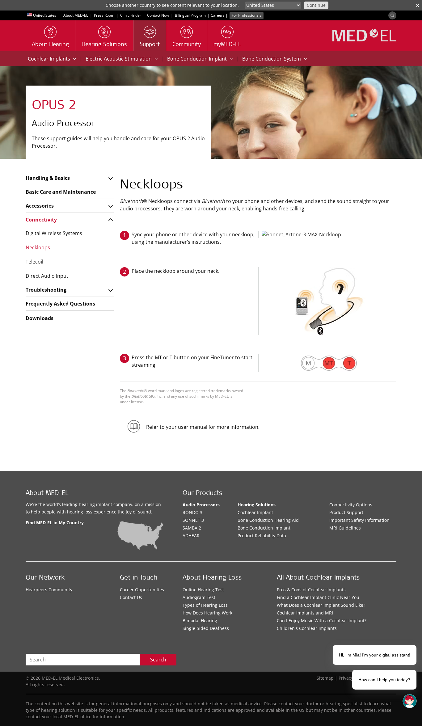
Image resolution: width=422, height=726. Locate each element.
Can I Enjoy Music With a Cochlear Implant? (321, 620)
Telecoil (34, 261)
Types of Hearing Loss (205, 605)
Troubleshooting (46, 289)
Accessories (40, 205)
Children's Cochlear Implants (307, 628)
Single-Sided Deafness (206, 628)
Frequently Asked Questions (60, 303)
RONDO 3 (192, 512)
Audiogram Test (199, 597)
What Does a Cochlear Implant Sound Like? (321, 605)
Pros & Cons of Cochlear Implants (311, 590)
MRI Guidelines (345, 528)
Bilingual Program (190, 15)
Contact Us (131, 597)
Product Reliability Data (262, 535)
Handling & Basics (48, 178)
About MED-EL (75, 15)
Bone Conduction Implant (264, 528)
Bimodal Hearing (200, 620)
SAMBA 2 (192, 528)
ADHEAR (191, 535)
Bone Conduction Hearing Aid (268, 520)
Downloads (39, 318)
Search (158, 659)
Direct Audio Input (47, 275)
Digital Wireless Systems (54, 233)
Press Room (104, 15)
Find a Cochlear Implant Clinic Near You (318, 597)
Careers (218, 15)
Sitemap (325, 678)
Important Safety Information (359, 520)
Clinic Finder (130, 15)
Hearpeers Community (49, 590)
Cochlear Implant (255, 512)
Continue (316, 5)
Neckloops (38, 247)
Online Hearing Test (203, 590)
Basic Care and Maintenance (61, 191)
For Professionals (246, 15)
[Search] (392, 15)
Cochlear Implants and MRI (305, 613)
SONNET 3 (193, 520)
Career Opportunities (142, 590)
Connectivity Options (350, 505)
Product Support (346, 512)
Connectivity (41, 219)
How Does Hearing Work (207, 613)
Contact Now (158, 15)
